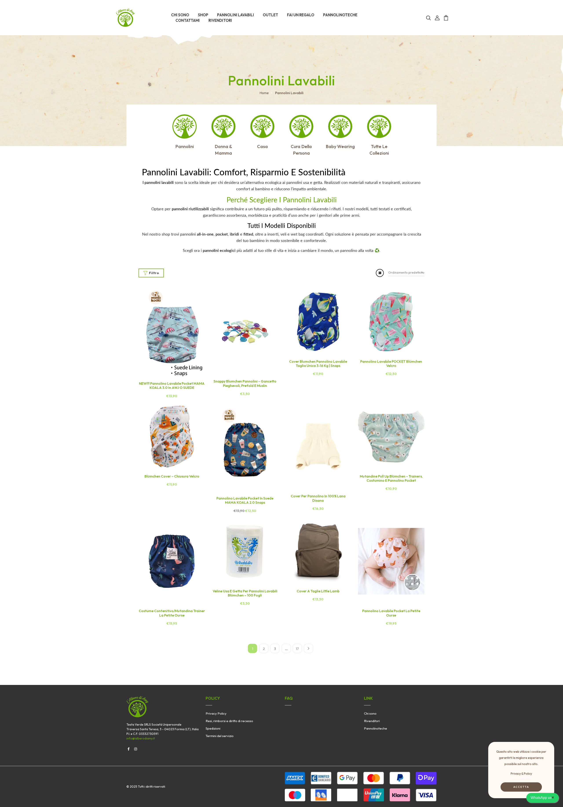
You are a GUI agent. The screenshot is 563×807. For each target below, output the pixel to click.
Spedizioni (213, 728)
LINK (368, 698)
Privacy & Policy (521, 774)
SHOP (203, 15)
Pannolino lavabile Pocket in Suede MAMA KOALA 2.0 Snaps (244, 500)
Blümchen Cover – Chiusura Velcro (171, 476)
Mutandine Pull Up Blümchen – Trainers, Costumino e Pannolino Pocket (391, 478)
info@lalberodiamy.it (140, 738)
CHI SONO (180, 15)
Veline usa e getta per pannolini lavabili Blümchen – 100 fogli (245, 593)
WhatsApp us (542, 797)
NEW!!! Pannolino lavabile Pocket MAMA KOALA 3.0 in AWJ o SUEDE (172, 385)
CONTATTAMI (187, 20)
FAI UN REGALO (300, 15)
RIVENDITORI (220, 20)
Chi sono (370, 713)
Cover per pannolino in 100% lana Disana (318, 498)
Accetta (521, 787)
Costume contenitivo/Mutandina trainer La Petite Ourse (172, 613)
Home (264, 93)
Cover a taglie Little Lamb (318, 591)
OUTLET (270, 15)
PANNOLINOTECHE (340, 15)
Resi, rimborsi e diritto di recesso (229, 721)
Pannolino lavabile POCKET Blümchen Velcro (391, 363)
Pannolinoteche (375, 728)
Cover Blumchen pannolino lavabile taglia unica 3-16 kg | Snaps (318, 363)
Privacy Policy (216, 713)
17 (297, 648)
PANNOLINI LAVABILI (235, 15)
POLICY (213, 698)
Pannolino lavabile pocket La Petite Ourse (391, 613)
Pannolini (184, 146)
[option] (184, 132)
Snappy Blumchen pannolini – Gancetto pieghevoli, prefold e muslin (245, 383)
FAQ (289, 698)
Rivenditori (372, 721)
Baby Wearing (340, 146)
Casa (262, 146)
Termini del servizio (220, 736)
